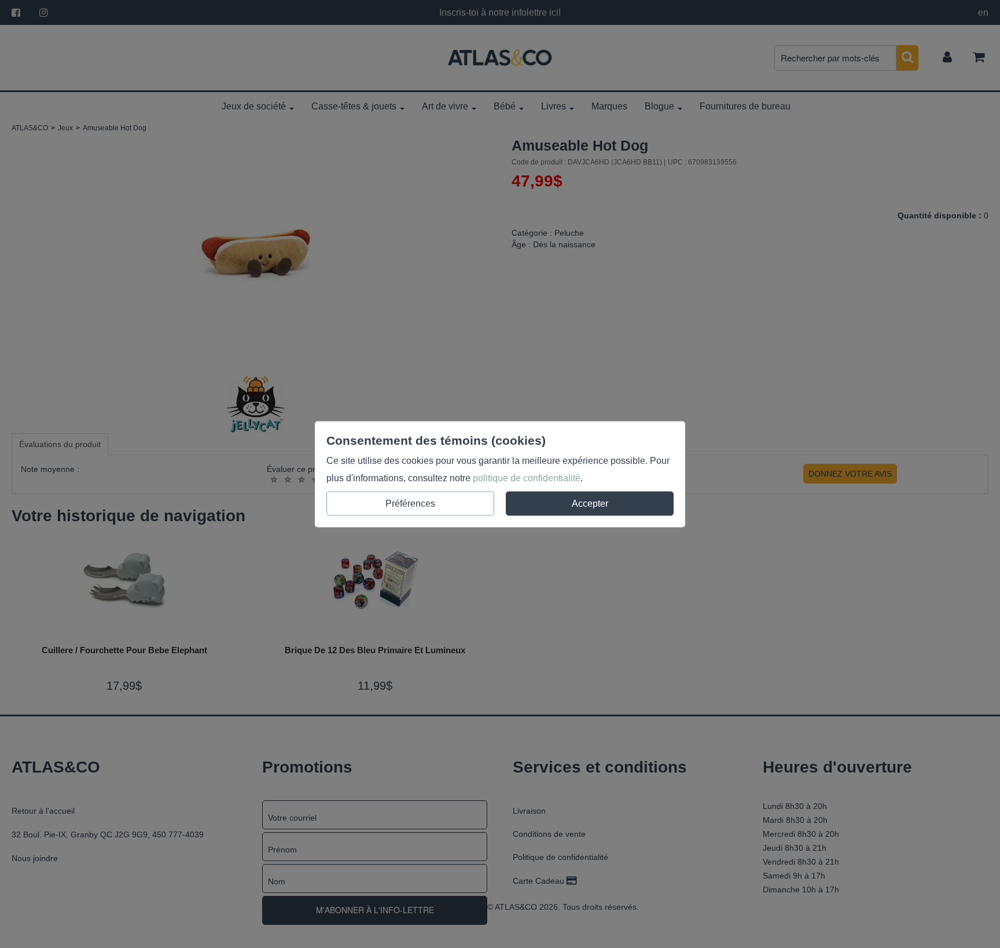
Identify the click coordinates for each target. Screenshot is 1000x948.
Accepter (590, 503)
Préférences (410, 503)
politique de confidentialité (526, 477)
